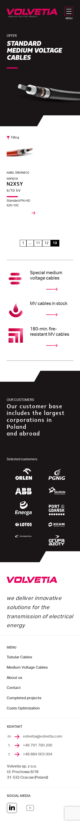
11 (38, 243)
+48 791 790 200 (37, 745)
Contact (14, 688)
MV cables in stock (48, 303)
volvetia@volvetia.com (42, 736)
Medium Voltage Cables (27, 667)
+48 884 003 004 (37, 754)
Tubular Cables (19, 657)
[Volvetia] (32, 13)
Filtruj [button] (15, 137)
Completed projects (24, 698)
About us (14, 678)
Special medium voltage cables (46, 275)
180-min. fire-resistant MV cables (49, 332)
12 (46, 243)
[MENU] (69, 11)
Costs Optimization (23, 708)
